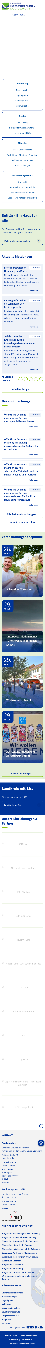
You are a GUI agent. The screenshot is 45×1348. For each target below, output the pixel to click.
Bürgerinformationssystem (21, 127)
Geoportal (6, 1319)
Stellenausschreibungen (22, 160)
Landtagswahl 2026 (22, 133)
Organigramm (22, 95)
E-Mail (5, 1179)
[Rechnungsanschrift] (22, 1199)
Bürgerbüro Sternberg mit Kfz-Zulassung (20, 1256)
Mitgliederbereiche (10, 1315)
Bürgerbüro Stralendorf (12, 1264)
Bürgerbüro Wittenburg (12, 1268)
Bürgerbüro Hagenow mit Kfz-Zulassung (20, 1241)
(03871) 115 (7, 1172)
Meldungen (7, 1304)
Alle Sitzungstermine (22, 522)
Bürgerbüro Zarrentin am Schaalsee (18, 1272)
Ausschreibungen (22, 165)
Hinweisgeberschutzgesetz (22, 1343)
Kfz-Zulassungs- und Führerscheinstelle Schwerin (19, 1277)
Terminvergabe (21, 105)
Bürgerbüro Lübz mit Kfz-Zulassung (18, 1245)
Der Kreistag (22, 122)
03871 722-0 (7, 1169)
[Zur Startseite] (22, 6)
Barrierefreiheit (29, 1335)
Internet (6, 1182)
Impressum (13, 1339)
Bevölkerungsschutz (11, 1311)
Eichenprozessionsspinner (22, 192)
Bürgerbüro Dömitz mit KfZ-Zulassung (19, 1237)
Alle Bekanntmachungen (21, 514)
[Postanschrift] (22, 1162)
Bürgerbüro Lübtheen (11, 1260)
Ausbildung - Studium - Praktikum (22, 155)
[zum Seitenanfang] (41, 1126)
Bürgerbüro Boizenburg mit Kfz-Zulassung (21, 1233)
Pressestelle (11, 1335)
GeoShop (6, 1323)
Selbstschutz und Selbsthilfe (22, 187)
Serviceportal (21, 100)
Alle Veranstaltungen (21, 773)
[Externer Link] (22, 844)
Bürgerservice (22, 90)
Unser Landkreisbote (22, 149)
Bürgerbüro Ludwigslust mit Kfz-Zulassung (21, 1249)
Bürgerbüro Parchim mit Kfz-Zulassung (19, 1253)
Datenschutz (28, 1339)
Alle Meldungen (21, 389)
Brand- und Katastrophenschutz (22, 197)
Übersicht (22, 182)
